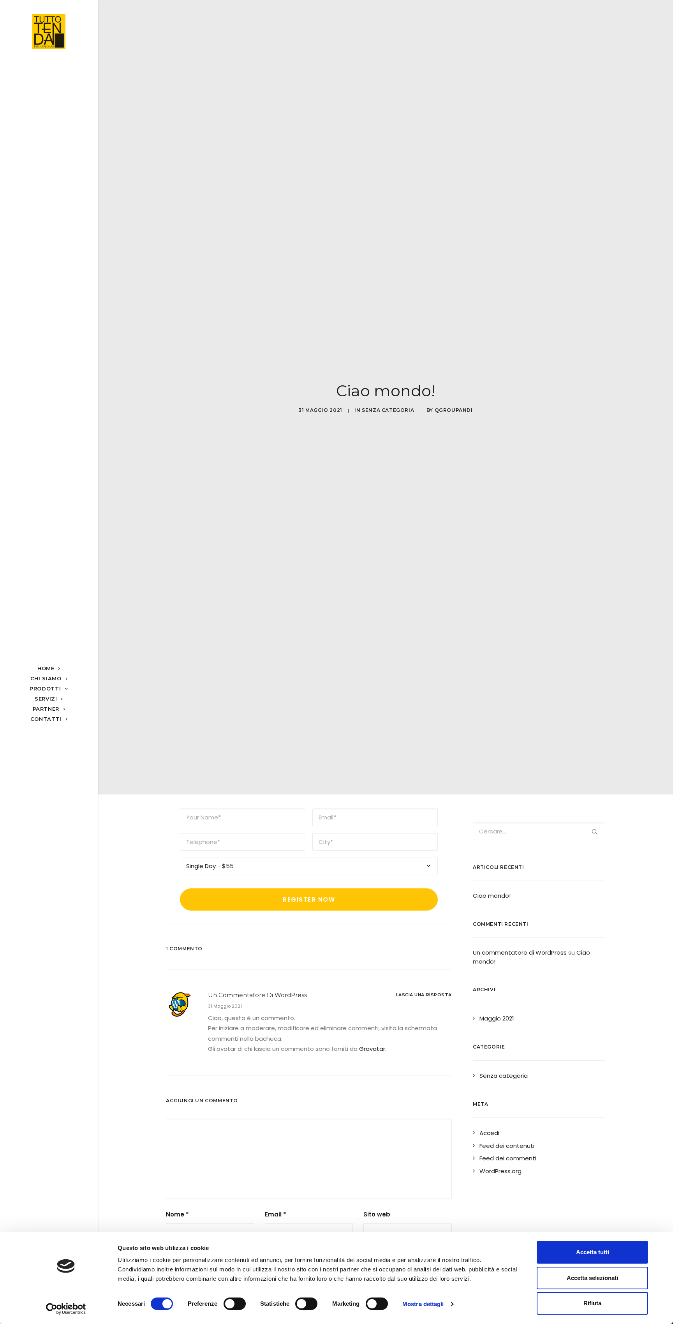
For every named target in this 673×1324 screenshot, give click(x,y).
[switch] (235, 1304)
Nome (177, 1214)
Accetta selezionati (592, 1278)
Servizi (46, 699)
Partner (46, 709)
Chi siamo (46, 678)
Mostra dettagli (423, 1304)
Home (46, 668)
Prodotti (45, 688)
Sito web (376, 1214)
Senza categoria (388, 410)
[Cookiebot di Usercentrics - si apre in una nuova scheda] (66, 1309)
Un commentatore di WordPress (257, 995)
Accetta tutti (592, 1252)
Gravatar (372, 1049)
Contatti (46, 719)
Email (275, 1214)
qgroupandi (454, 410)
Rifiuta (592, 1303)
